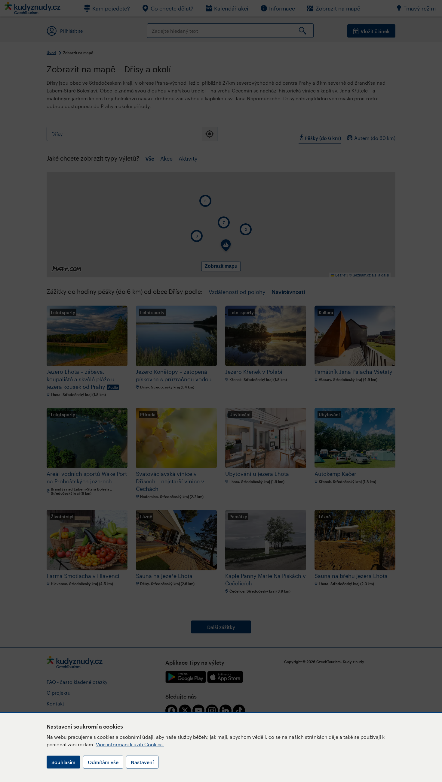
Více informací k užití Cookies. (130, 744)
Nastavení (142, 762)
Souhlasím (63, 762)
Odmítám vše (103, 762)
